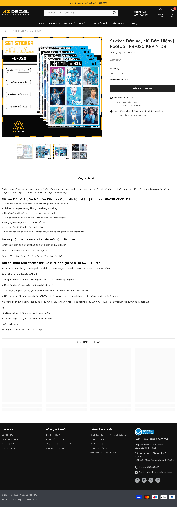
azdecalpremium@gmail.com (158, 472)
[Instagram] (144, 480)
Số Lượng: (114, 68)
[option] (52, 87)
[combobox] (77, 13)
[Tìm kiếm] (81, 13)
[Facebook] (137, 480)
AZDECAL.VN (130, 52)
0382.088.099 (153, 467)
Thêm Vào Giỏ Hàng (142, 88)
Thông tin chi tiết (85, 178)
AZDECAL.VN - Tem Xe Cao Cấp (27, 329)
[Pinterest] (150, 480)
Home (5, 31)
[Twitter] (157, 480)
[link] (22, 405)
